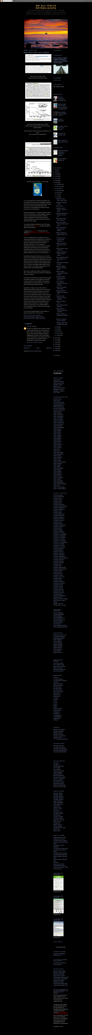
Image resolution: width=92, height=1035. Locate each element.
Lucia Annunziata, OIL (58, 402)
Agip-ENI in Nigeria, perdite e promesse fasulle (61, 268)
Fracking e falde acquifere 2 (60, 569)
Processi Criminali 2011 (59, 410)
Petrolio (42, 317)
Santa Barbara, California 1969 (60, 977)
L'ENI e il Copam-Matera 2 (59, 488)
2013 (56, 340)
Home (37, 348)
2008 (56, 350)
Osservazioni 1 (57, 696)
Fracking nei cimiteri (58, 575)
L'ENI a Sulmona (57, 441)
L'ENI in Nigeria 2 (57, 471)
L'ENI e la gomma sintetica (59, 483)
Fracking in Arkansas (58, 561)
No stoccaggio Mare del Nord (60, 626)
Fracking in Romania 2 (58, 517)
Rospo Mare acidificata (58, 638)
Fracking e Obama (57, 597)
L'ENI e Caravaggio (58, 477)
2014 (56, 337)
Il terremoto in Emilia (58, 663)
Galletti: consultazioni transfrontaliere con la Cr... (61, 234)
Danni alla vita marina (58, 381)
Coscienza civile (57, 868)
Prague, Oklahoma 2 (58, 802)
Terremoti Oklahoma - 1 (59, 617)
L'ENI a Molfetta (57, 430)
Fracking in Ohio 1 (57, 498)
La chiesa (55, 697)
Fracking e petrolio (57, 573)
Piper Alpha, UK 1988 (58, 974)
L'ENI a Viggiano (57, 436)
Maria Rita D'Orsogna (56, 80)
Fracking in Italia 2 (57, 580)
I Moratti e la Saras (57, 732)
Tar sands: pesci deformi (59, 747)
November (59, 186)
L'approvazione (57, 718)
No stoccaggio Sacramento (59, 625)
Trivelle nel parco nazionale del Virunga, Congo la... (62, 273)
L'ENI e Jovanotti (57, 411)
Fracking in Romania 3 (58, 518)
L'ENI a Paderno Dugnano (59, 462)
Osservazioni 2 (57, 694)
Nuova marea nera (57, 774)
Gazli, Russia (56, 805)
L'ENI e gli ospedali (58, 480)
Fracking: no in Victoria (58, 545)
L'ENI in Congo (57, 460)
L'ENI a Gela (56, 449)
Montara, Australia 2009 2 (59, 972)
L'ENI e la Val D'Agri (58, 424)
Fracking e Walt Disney (58, 514)
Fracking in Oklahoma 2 (59, 509)
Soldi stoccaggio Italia (58, 614)
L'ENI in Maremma (57, 444)
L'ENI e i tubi (56, 485)
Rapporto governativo (58, 783)
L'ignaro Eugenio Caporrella (60, 854)
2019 (56, 174)
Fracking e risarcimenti (58, 504)
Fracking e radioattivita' (58, 554)
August (58, 192)
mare (33, 317)
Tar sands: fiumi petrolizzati (59, 748)
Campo (37, 316)
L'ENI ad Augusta (57, 425)
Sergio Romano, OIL (58, 405)
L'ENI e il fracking (57, 413)
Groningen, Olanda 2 (58, 796)
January (58, 335)
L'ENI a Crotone (57, 446)
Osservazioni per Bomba (59, 865)
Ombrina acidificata (58, 644)
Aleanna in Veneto (57, 667)
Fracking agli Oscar (58, 594)
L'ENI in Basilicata (57, 457)
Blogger (64, 947)
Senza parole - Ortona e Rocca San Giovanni (62, 128)
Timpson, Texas (57, 821)
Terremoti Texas (57, 623)
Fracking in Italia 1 (57, 578)
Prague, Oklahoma (57, 801)
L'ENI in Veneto (57, 455)
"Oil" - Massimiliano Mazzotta (60, 739)
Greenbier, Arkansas (58, 813)
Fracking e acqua (57, 565)
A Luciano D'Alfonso (58, 679)
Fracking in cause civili (58, 576)
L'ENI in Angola (57, 465)
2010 (56, 346)
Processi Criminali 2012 (59, 408)
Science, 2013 (56, 830)
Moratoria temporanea (58, 775)
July (57, 194)
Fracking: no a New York (59, 547)
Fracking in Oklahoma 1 (59, 507)
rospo (32, 318)
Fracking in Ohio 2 (57, 499)
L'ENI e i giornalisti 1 (58, 414)
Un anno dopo (56, 767)
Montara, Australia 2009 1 (59, 971)
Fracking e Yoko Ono (58, 551)
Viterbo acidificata (57, 649)
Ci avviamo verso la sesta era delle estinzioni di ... (60, 239)
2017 (56, 178)
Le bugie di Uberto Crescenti (60, 853)
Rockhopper (27, 318)
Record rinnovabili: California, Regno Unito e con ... (60, 278)
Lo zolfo (55, 702)
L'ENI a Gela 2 (56, 450)
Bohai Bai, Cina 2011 (58, 982)
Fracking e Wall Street (58, 496)
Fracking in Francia (58, 584)
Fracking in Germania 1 (59, 581)
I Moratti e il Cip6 (57, 737)
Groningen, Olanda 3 (58, 797)
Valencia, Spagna (57, 826)
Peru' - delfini (56, 392)
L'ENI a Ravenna (57, 428)
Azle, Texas (56, 810)
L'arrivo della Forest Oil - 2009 (60, 867)
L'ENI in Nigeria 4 (57, 474)
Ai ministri (55, 682)
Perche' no (56, 677)
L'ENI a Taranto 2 (57, 435)
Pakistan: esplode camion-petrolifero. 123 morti (62, 114)
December (59, 184)
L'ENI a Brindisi (57, 439)
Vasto (43, 318)
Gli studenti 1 (56, 712)
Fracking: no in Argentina (59, 536)
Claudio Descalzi (57, 399)
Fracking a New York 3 (58, 592)
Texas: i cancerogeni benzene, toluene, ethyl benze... (62, 224)
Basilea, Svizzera (57, 824)
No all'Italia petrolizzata (46, 6)
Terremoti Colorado (58, 622)
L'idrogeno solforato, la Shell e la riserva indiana (61, 254)
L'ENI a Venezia (57, 432)
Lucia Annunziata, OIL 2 (59, 403)
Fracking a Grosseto (58, 526)
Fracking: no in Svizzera (59, 532)
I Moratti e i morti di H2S (59, 729)
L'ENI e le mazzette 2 (58, 421)
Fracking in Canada (58, 587)
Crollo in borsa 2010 (58, 691)
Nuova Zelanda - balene (59, 387)
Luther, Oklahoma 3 (58, 804)
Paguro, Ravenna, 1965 (59, 975)
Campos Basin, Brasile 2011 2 (60, 985)
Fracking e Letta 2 (57, 512)
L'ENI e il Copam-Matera (59, 487)
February (58, 333)
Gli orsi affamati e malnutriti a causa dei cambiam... (61, 283)
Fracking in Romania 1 (58, 515)
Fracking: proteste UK (58, 548)
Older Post (48, 348)
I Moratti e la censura (58, 734)
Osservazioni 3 (57, 693)
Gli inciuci (55, 699)
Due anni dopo (56, 769)
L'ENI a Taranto (57, 433)
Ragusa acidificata (57, 646)
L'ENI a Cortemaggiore (58, 427)
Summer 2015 (59, 206)
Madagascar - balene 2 (58, 391)
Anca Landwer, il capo (58, 664)
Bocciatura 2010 (57, 687)
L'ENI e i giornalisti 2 (58, 416)
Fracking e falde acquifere (59, 567)
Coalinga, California (58, 816)
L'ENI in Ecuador (57, 476)
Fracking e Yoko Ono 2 (58, 553)
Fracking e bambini (58, 570)
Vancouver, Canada (58, 818)
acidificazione (31, 316)
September (59, 190)
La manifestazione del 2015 (60, 680)
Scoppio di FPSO (57, 708)
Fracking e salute (57, 564)
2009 (56, 348)
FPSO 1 (55, 705)
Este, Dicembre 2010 (58, 671)
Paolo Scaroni (56, 400)
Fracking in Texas (57, 521)
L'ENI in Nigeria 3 (57, 472)
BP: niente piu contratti (58, 781)
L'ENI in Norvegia (57, 463)
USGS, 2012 (56, 829)
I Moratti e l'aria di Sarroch (59, 735)
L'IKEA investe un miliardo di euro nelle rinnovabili (61, 310)
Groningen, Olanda (58, 794)
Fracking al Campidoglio (59, 595)
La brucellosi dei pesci (58, 770)
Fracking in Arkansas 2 (58, 559)
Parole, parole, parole (57, 147)
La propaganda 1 (57, 715)
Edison (42, 316)
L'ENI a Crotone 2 (57, 447)
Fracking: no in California (59, 537)
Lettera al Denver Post (58, 864)
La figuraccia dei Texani (59, 839)
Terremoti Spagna (57, 616)
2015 (56, 182)
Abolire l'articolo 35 (58, 683)
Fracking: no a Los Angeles (59, 534)
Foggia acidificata (57, 652)
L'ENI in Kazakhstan (58, 468)
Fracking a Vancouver (58, 562)
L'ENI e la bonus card (58, 422)
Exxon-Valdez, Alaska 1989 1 (60, 978)
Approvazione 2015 (58, 685)
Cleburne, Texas (57, 807)
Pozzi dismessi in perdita (59, 777)
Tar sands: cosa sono (58, 745)
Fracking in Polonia (58, 586)
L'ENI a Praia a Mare (58, 452)
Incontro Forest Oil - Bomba (59, 840)
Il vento (55, 704)
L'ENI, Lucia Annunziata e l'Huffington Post (61, 99)
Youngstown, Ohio (57, 812)
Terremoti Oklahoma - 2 (59, 619)
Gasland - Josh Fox (58, 603)
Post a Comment (28, 345)
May (57, 327)
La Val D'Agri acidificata (59, 636)
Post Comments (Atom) (35, 351)
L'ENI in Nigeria (57, 469)
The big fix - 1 (56, 763)
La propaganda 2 (57, 716)
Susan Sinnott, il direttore (59, 666)
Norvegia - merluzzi (58, 384)
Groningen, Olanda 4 (58, 799)
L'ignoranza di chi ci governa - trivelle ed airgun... (61, 210)
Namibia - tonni (57, 386)
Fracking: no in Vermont (59, 539)
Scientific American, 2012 (59, 827)
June (57, 196)
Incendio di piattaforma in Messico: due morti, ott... (62, 215)
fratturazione (28, 317)
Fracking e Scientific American (60, 558)
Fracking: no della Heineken (60, 506)
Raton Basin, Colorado (58, 819)
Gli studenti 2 (56, 713)
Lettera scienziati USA (58, 383)
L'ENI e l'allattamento (58, 482)
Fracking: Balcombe (58, 550)
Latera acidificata (57, 641)
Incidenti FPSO (57, 710)
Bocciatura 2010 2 (57, 690)
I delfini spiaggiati (57, 772)
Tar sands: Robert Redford (59, 751)
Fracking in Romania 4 (58, 520)
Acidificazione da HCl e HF (59, 635)
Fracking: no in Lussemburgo (60, 542)
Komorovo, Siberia (57, 793)
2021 (56, 170)
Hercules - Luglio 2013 (58, 778)
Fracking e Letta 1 (57, 510)
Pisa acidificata (57, 650)
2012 (56, 342)
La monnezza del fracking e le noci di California (61, 297)
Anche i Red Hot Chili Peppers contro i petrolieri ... (61, 229)
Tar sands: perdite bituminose (60, 750)
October (58, 188)
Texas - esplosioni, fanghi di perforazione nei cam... (62, 259)
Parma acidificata (57, 647)
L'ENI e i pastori (57, 458)
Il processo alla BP (57, 780)
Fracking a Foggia (57, 529)
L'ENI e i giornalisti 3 (58, 417)
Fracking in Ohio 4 (57, 503)
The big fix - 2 (56, 764)
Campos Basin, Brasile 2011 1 (60, 983)
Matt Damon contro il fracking (60, 598)
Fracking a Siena (57, 528)
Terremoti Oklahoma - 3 (59, 620)
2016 (56, 180)
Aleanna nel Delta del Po (59, 669)
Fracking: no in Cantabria (59, 540)
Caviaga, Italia (56, 823)
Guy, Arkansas (56, 815)
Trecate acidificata (57, 642)
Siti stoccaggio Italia (58, 612)
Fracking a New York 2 (58, 591)
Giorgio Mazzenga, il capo (59, 837)
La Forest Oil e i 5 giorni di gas (60, 848)
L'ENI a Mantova (57, 438)
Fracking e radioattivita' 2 (59, 556)
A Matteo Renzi (57, 380)
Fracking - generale (58, 495)
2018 (56, 176)
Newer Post (26, 348)
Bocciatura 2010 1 (57, 688)
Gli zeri (55, 701)
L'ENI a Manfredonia (58, 454)
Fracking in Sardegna (58, 531)
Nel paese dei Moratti (58, 731)
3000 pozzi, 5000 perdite (59, 785)
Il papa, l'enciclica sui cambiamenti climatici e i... (62, 315)
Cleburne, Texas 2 (57, 808)
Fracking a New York (58, 589)
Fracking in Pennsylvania (59, 525)
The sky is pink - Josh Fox (59, 605)
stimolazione (38, 318)
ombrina (37, 317)
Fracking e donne (57, 572)
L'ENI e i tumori (57, 479)
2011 (56, 344)
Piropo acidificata (57, 639)
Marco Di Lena (30, 326)
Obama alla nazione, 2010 (59, 786)
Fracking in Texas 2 (58, 523)
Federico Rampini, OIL (58, 406)
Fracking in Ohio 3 (57, 501)
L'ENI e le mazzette (58, 419)
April (57, 329)
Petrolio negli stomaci (58, 766)
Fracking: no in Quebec (59, 543)
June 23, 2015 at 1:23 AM (34, 342)
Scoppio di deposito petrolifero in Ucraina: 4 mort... (62, 292)
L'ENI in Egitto (56, 466)
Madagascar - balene (58, 389)
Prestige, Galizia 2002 (58, 980)
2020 (56, 172)
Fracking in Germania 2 (59, 583)
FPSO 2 (55, 707)
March (58, 331)
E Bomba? (55, 862)
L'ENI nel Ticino (57, 443)
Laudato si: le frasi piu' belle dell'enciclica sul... (61, 245)
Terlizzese (55, 719)
